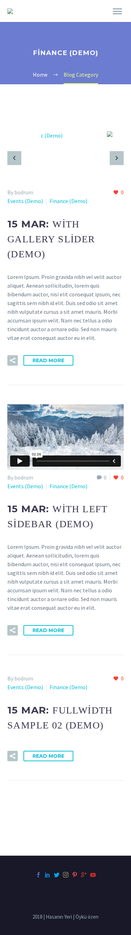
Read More (48, 360)
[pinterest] (75, 875)
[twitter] (56, 875)
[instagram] (65, 875)
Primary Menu (117, 11)
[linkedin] (47, 875)
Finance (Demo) (68, 200)
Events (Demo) (25, 200)
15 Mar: (51, 238)
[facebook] (38, 875)
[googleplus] (84, 875)
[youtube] (93, 875)
